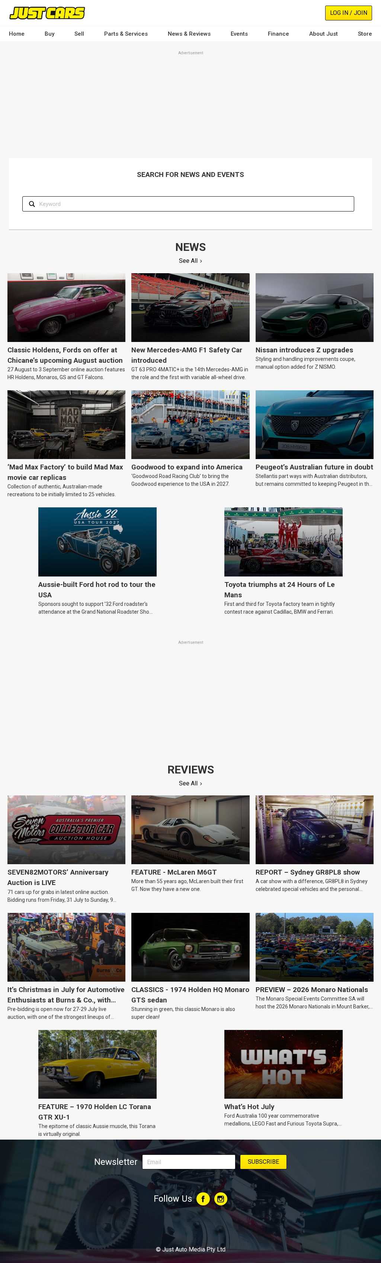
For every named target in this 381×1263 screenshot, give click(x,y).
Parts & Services (126, 33)
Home (17, 33)
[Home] (47, 12)
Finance (278, 33)
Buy (49, 33)
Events (239, 33)
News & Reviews (189, 33)
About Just (323, 33)
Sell (79, 33)
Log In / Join (348, 12)
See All (188, 260)
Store (365, 33)
